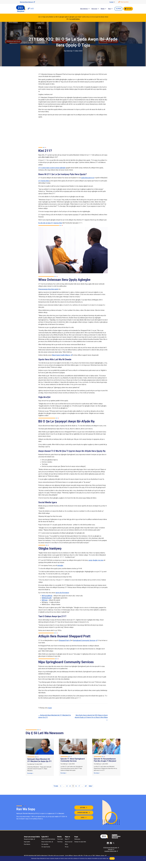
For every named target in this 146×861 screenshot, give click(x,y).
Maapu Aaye (100, 856)
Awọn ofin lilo (78, 856)
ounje (90, 560)
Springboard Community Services (84, 640)
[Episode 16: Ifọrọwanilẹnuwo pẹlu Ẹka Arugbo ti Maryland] (106, 746)
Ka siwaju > (30, 773)
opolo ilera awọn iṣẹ (87, 178)
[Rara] (144, 858)
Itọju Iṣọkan (27, 841)
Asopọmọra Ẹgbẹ (28, 839)
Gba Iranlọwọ (84, 8)
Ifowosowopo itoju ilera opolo (48, 289)
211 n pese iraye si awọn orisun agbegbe (52, 168)
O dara (112, 858)
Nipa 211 (67, 839)
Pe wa (66, 846)
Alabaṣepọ (77, 839)
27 (86, 786)
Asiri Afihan (69, 856)
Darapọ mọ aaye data (80, 841)
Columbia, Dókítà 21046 (110, 851)
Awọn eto (94, 8)
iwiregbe (60, 565)
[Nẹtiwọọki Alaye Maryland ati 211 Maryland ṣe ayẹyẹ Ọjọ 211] (40, 746)
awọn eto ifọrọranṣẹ (62, 592)
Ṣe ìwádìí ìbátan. (74, 19)
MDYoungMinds (47, 596)
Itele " (91, 786)
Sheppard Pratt (64, 640)
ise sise (100, 560)
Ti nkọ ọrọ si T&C (89, 856)
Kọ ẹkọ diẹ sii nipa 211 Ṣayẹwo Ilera (50, 223)
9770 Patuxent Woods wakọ (110, 847)
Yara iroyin (60, 839)
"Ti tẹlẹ (55, 786)
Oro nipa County (45, 846)
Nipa (109, 8)
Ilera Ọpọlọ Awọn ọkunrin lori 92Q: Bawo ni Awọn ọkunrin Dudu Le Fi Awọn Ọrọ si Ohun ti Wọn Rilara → (91, 717)
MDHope (45, 600)
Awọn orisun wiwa (46, 841)
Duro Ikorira (27, 844)
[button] (114, 2)
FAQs (66, 844)
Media (102, 8)
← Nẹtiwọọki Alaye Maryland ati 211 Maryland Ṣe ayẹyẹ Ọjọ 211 (54, 716)
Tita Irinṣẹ (59, 841)
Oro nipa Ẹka (44, 844)
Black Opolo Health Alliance (61, 355)
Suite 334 (110, 849)
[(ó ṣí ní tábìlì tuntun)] (111, 836)
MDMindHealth (47, 598)
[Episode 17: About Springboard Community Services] (73, 746)
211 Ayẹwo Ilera (43, 181)
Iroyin (50, 708)
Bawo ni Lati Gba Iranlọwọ (48, 839)
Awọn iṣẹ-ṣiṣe (68, 841)
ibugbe (95, 560)
